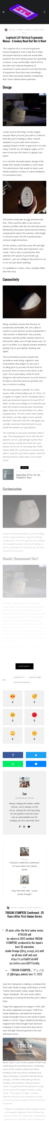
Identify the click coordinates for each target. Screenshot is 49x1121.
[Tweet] (36, 755)
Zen (25, 794)
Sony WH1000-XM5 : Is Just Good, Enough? (24, 890)
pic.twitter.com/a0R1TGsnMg (24, 963)
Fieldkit (20, 30)
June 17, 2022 (35, 974)
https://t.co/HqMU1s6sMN (24, 959)
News (22, 908)
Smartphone (28, 471)
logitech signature (22, 682)
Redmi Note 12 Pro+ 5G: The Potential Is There (28, 476)
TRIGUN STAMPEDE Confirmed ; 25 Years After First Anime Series (24, 864)
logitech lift (20, 677)
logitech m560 (35, 677)
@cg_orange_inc (29, 951)
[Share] (13, 755)
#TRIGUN (22, 934)
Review (27, 30)
